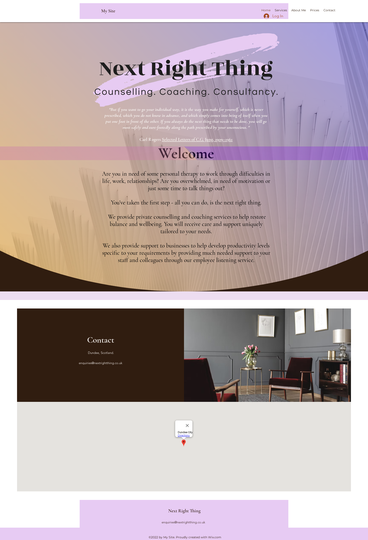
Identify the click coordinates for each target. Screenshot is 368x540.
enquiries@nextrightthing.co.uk (100, 363)
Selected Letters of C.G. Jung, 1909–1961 (197, 139)
